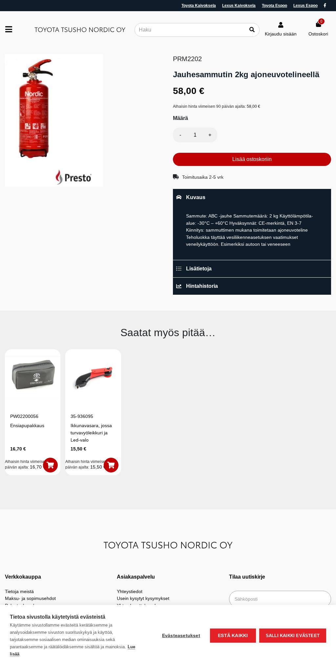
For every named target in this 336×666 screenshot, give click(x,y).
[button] (50, 465)
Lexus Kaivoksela (239, 5)
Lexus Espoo (305, 5)
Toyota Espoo (274, 5)
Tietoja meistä (19, 591)
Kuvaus (195, 197)
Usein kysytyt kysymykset (143, 598)
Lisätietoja (199, 268)
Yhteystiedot (129, 591)
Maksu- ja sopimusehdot (30, 598)
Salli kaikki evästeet (293, 635)
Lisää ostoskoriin (252, 159)
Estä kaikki (233, 635)
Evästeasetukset (181, 635)
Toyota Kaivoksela (198, 5)
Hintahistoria (202, 286)
